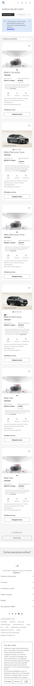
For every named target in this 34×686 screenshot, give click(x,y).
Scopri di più (10, 29)
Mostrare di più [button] (17, 538)
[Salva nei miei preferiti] (29, 45)
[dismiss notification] (29, 21)
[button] (8, 14)
